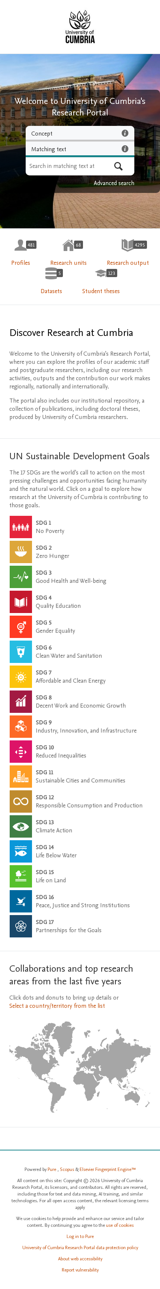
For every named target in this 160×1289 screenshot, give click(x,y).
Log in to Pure (80, 1236)
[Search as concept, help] (125, 133)
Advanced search (114, 183)
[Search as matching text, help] (125, 149)
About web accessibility (80, 1258)
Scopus (67, 1169)
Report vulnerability (80, 1270)
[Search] (118, 166)
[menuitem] (20, 253)
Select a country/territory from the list (57, 1006)
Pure (52, 1169)
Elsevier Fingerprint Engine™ (108, 1169)
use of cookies (120, 1225)
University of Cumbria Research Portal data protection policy (80, 1247)
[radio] (80, 134)
